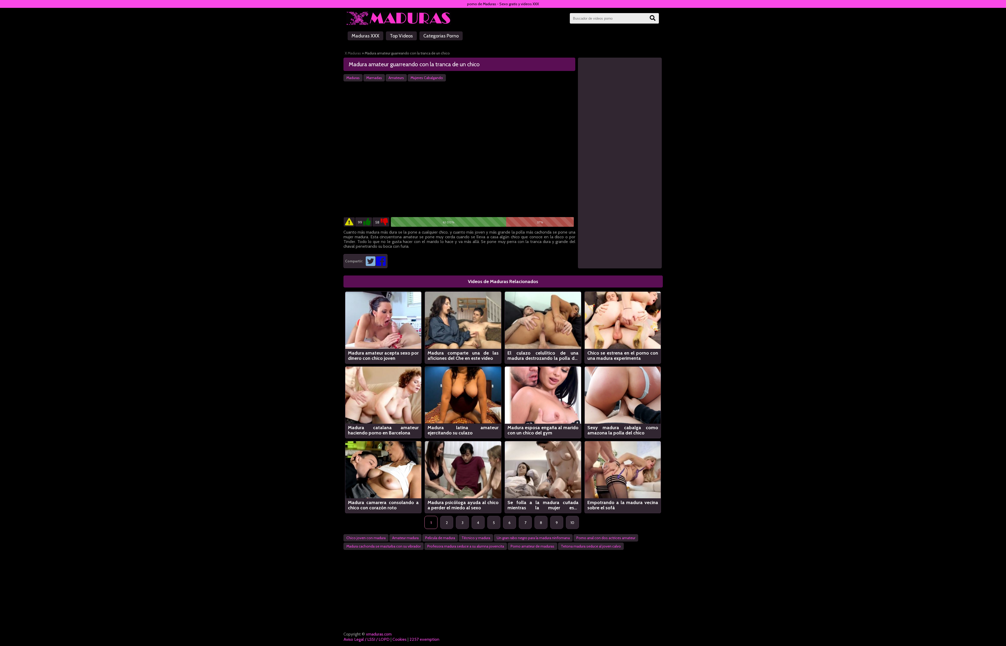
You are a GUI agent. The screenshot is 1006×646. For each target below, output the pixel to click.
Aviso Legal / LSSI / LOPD (366, 639)
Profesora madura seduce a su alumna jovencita (465, 546)
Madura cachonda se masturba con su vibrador (383, 546)
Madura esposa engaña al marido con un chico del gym (542, 430)
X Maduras (353, 53)
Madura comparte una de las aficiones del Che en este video (463, 355)
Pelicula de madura (440, 537)
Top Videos (401, 36)
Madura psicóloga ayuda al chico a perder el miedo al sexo (463, 505)
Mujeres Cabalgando (427, 77)
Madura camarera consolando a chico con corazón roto (383, 505)
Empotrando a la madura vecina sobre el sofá (622, 505)
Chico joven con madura (366, 537)
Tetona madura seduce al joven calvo (591, 546)
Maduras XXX (365, 36)
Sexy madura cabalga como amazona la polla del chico (622, 430)
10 (572, 522)
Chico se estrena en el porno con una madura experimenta (622, 355)
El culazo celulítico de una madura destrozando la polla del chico (542, 355)
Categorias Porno (441, 36)
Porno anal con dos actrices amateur (605, 537)
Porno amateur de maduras (532, 546)
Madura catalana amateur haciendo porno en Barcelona (383, 430)
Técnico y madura (476, 537)
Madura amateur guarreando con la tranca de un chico (414, 64)
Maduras (353, 77)
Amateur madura (405, 537)
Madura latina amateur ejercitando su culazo (463, 430)
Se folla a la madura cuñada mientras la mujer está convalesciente (542, 505)
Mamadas (374, 77)
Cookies (399, 639)
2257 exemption (424, 639)
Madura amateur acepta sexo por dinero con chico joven (383, 355)
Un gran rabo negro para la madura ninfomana (533, 537)
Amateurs (396, 77)
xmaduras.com (379, 634)
